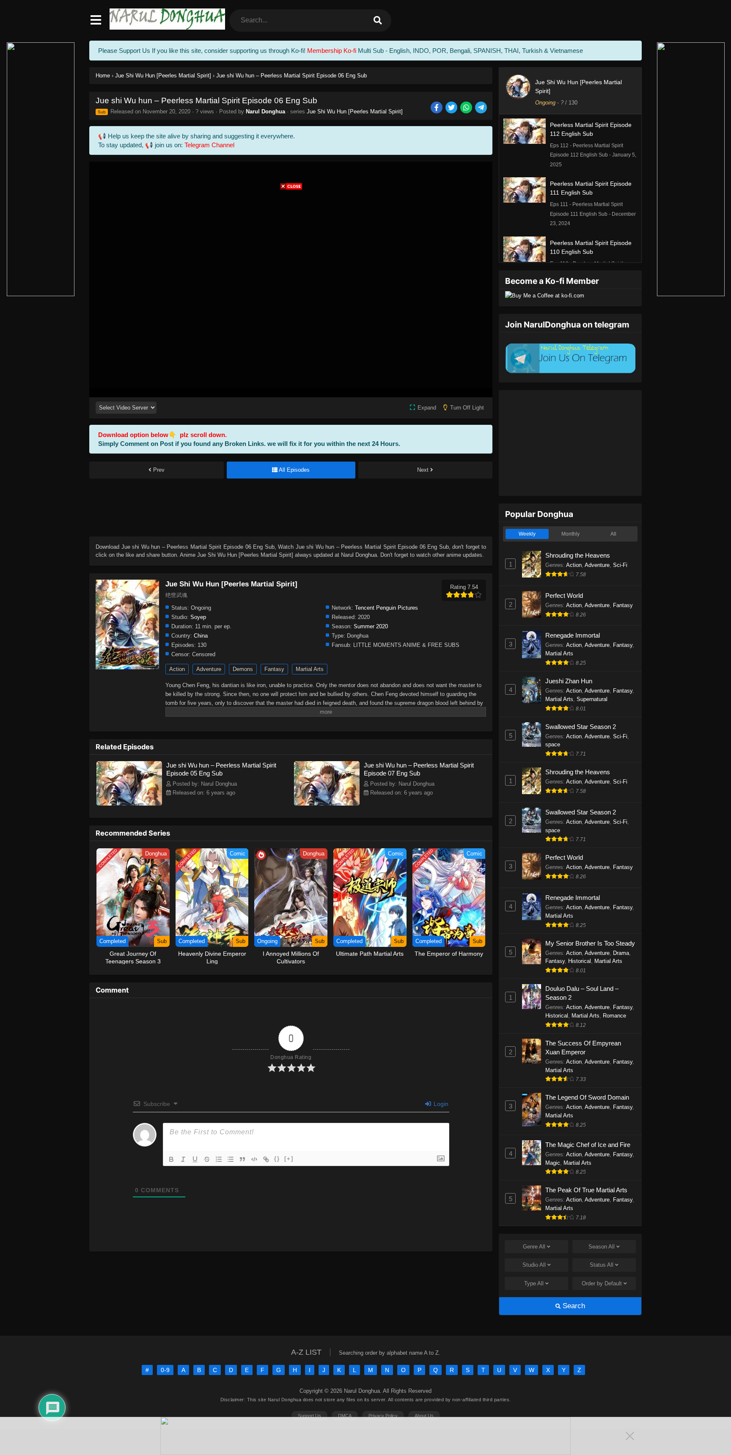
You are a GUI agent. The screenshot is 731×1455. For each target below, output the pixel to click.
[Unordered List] (230, 1159)
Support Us (309, 1415)
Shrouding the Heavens (577, 555)
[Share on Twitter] (452, 108)
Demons (243, 669)
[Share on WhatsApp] (466, 108)
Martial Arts (310, 669)
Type (534, 1283)
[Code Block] (254, 1159)
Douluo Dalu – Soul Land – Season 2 (581, 993)
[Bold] (171, 1159)
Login (440, 1103)
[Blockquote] (242, 1159)
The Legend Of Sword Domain (587, 1097)
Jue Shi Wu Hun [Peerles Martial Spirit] (355, 111)
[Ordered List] (219, 1159)
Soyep (198, 617)
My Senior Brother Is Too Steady (590, 943)
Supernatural (592, 699)
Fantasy (274, 669)
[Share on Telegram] (481, 108)
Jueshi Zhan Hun (568, 681)
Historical (579, 961)
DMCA (345, 1415)
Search (573, 1306)
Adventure (208, 669)
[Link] (266, 1159)
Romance (614, 1015)
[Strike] (207, 1159)
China (201, 636)
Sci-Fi (620, 565)
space (552, 744)
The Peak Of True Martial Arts (586, 1190)
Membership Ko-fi (331, 50)
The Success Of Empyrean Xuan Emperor (583, 1048)
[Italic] (183, 1159)
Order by (602, 1283)
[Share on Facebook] (437, 108)
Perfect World (564, 595)
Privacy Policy (383, 1415)
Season (601, 1246)
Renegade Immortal (572, 635)
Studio (534, 1265)
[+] (289, 1158)
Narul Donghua (265, 111)
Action (177, 669)
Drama (621, 953)
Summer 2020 (371, 626)
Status (601, 1265)
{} (277, 1158)
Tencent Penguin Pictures (386, 608)
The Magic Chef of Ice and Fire (587, 1144)
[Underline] (195, 1159)
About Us (424, 1415)
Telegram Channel (209, 145)
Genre (534, 1246)
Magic (552, 1163)
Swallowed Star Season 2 (580, 726)
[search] (378, 20)
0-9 (165, 1370)
